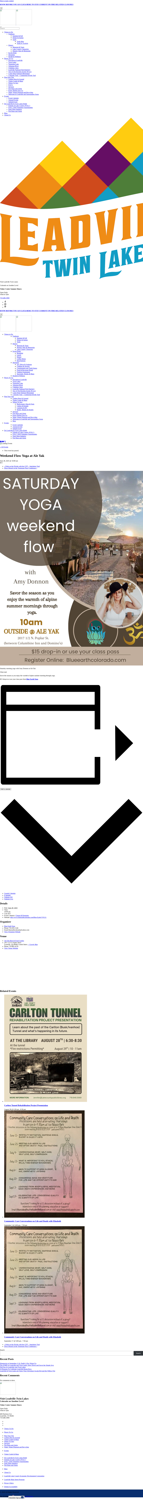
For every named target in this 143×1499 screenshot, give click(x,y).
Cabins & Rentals (22, 406)
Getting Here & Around (16, 79)
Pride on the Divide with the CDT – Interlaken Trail (22, 466)
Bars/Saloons (21, 361)
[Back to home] (16, 24)
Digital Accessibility (10, 1487)
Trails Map (20, 41)
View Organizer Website (12, 932)
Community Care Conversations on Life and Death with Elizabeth (32, 1221)
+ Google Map (33, 944)
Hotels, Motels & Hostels (25, 410)
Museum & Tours (18, 47)
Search (2, 1350)
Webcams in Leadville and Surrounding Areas (23, 94)
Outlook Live (8, 899)
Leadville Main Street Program (14, 1479)
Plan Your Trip (9, 77)
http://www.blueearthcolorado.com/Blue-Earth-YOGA (28, 917)
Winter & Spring (18, 38)
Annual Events (13, 100)
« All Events (4, 447)
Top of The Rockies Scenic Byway (20, 72)
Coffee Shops (21, 359)
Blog (5, 113)
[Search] (5, 441)
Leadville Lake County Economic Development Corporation (24, 1476)
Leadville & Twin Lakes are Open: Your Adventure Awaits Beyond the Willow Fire (27, 1371)
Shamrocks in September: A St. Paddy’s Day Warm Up (18, 1363)
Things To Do (9, 1429)
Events (6, 96)
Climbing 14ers (13, 68)
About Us (7, 115)
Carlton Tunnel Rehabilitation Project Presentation (26, 1105)
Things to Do (8, 32)
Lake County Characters (21, 49)
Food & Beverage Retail (25, 370)
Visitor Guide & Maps (15, 81)
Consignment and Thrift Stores (27, 368)
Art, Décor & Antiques (24, 364)
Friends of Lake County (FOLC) (19, 106)
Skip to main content (7, 1)
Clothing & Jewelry (23, 366)
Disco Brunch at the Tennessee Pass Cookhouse (20, 468)
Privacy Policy (9, 1483)
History (10, 45)
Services (11, 87)
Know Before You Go (15, 90)
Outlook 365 (8, 897)
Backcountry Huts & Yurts (25, 404)
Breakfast (20, 353)
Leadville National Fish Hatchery (19, 70)
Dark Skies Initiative (15, 109)
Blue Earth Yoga (9, 926)
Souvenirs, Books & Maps (25, 374)
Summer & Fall (18, 36)
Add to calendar (5, 789)
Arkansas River (13, 66)
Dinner (19, 357)
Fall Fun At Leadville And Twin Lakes (13, 1367)
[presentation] (45, 1101)
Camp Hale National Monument (19, 73)
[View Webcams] (1, 441)
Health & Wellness (14, 57)
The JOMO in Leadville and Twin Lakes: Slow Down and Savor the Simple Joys (27, 1365)
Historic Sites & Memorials (21, 51)
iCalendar (7, 895)
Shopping (11, 55)
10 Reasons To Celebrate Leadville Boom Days (16, 1369)
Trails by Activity (22, 43)
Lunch (19, 355)
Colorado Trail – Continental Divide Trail (22, 75)
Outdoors (11, 34)
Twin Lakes (12, 62)
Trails (14, 40)
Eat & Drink (12, 53)
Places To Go (8, 58)
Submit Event (12, 102)
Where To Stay (13, 83)
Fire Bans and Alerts (15, 89)
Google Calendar (9, 893)
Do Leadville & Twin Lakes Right (15, 104)
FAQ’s (10, 85)
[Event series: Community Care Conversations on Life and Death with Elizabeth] (28, 1225)
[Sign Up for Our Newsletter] (3, 441)
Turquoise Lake (13, 64)
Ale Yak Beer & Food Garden (14, 941)
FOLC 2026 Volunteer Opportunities (20, 107)
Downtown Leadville (15, 60)
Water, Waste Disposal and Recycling (20, 92)
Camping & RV (22, 408)
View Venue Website (11, 948)
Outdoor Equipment (23, 372)
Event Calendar (13, 98)
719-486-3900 (4, 298)
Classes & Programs (22, 915)
